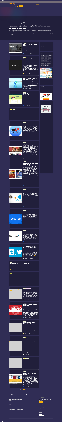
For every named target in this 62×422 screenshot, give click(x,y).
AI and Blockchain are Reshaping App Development (14, 403)
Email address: (41, 396)
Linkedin (42, 49)
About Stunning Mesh (42, 406)
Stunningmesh (15, 36)
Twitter (24, 256)
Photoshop (42, 60)
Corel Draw (42, 56)
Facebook (29, 311)
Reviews (23, 19)
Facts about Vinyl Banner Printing (16, 274)
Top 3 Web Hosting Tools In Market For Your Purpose (20, 110)
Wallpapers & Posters (46, 64)
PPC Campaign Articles (43, 61)
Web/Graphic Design (43, 65)
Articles (46, 55)
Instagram (42, 44)
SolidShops (26, 363)
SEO (50, 61)
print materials (35, 236)
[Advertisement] (31, 11)
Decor (47, 56)
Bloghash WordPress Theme (38, 419)
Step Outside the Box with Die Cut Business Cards (19, 263)
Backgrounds (50, 55)
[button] (21, 6)
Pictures (46, 60)
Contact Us (40, 408)
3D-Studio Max (42, 55)
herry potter (25, 396)
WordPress (48, 65)
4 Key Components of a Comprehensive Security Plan (15, 396)
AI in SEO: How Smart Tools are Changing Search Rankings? (15, 400)
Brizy (32, 62)
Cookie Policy (41, 414)
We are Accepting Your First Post (43, 407)
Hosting (11, 109)
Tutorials (42, 64)
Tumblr (35, 255)
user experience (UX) (29, 84)
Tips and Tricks (28, 288)
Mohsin (25, 398)
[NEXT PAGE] (27, 389)
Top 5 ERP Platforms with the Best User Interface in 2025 (16, 406)
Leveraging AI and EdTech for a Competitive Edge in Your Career (16, 410)
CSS (45, 56)
